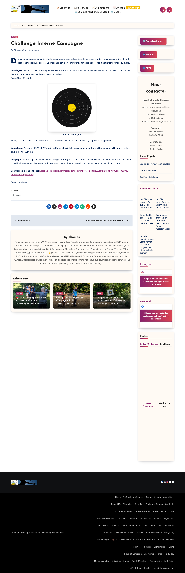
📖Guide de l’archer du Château (92, 11)
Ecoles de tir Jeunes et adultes (155, 164)
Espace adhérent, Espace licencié (150, 511)
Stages (140, 532)
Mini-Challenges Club (164, 518)
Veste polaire (156, 561)
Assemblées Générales (121, 504)
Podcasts (107, 532)
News (14, 37)
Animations (168, 497)
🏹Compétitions (101, 7)
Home (118, 497)
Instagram (146, 264)
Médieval (136, 547)
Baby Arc (139, 504)
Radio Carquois (148, 405)
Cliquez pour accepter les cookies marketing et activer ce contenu (156, 281)
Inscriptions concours (164, 568)
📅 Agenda (119, 7)
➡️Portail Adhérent (153, 41)
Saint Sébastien (139, 561)
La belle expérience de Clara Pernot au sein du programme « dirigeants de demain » (147, 244)
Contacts (169, 504)
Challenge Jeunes (154, 504)
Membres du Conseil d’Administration (112, 561)
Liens (171, 547)
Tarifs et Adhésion (149, 177)
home (171, 511)
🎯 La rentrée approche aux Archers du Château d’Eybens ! (31, 301)
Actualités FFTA (149, 188)
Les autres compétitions (139, 518)
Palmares (147, 547)
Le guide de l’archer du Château (111, 518)
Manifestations (134, 568)
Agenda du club (153, 497)
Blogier (45, 532)
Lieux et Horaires (148, 170)
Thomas (17, 50)
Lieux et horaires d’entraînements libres (143, 554)
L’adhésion (169, 561)
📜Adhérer (133, 7)
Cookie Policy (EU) (123, 511)
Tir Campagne (102, 540)
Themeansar (58, 532)
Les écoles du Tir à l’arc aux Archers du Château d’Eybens (146, 540)
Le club (147, 568)
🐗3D (114, 540)
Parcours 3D (150, 525)
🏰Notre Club (81, 7)
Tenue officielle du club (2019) (160, 532)
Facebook (145, 301)
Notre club (103, 525)
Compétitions (160, 547)
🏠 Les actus (63, 7)
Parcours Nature (166, 525)
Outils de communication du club (126, 525)
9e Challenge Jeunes (133, 497)
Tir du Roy (169, 554)
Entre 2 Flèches (149, 344)
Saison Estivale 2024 (124, 532)
